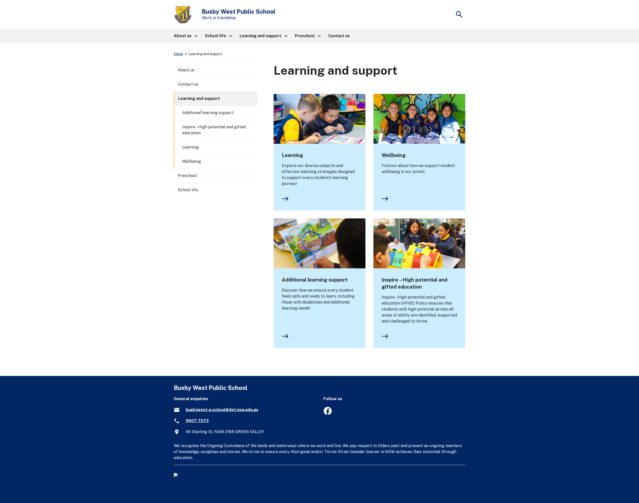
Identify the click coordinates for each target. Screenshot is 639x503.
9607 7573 (197, 420)
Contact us (188, 84)
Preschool (187, 175)
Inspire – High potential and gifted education (414, 283)
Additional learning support (314, 280)
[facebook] (327, 413)
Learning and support (199, 98)
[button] (185, 36)
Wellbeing (394, 155)
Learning (292, 155)
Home (178, 54)
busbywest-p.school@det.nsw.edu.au (222, 409)
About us (186, 70)
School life (188, 189)
